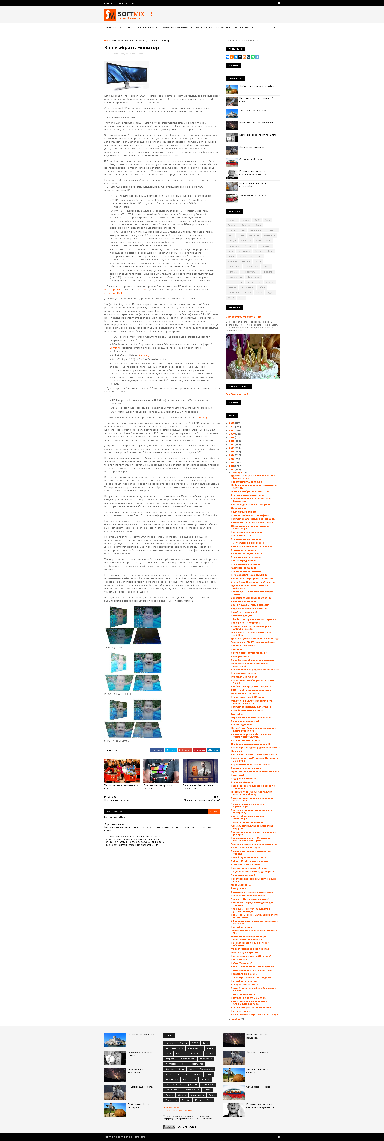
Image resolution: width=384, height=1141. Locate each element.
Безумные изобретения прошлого (257, 134)
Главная (108, 3)
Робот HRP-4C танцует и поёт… (249, 861)
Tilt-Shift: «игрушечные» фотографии (253, 619)
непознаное (251, 266)
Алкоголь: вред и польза (245, 864)
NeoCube (236, 649)
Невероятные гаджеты (244, 984)
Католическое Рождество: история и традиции (253, 787)
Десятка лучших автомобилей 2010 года (255, 638)
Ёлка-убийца (238, 888)
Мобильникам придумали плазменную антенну (254, 486)
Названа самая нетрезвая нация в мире (254, 1014)
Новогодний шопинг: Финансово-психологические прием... (251, 839)
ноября (236, 1019)
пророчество (235, 277)
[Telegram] (257, 57)
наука (258, 261)
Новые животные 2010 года (247, 697)
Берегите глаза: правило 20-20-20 (251, 598)
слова (207, 1090)
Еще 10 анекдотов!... (238, 394)
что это (186, 1100)
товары (142, 40)
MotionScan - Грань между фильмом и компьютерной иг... (253, 729)
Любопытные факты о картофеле (257, 86)
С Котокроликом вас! (243, 511)
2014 (232, 455)
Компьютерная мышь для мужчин (251, 706)
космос (259, 251)
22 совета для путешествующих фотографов (250, 527)
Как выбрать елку (241, 927)
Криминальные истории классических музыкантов (253, 173)
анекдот (232, 225)
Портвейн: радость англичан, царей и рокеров (253, 833)
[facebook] (279, 3)
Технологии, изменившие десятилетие (254, 844)
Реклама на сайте (171, 1107)
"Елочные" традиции (243, 568)
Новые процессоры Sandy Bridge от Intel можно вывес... (255, 916)
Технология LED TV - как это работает (253, 642)
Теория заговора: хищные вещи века (121, 787)
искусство (265, 246)
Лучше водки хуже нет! (245, 721)
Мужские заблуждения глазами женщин (255, 771)
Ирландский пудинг (243, 782)
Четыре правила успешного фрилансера (247, 805)
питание (232, 272)
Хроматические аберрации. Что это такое (252, 681)
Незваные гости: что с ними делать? (252, 522)
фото (259, 292)
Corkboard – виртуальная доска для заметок (252, 904)
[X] (240, 57)
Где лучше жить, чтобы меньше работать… (250, 587)
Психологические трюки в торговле (157, 787)
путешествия (235, 282)
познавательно (250, 272)
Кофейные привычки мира (247, 710)
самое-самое (254, 282)
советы (232, 287)
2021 (232, 430)
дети (230, 235)
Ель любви (237, 714)
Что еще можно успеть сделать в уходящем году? (251, 910)
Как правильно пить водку (246, 532)
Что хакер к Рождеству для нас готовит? (255, 747)
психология (253, 277)
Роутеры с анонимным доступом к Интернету (251, 811)
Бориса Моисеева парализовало (250, 764)
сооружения (247, 287)
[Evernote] (253, 57)
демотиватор (257, 230)
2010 (232, 469)
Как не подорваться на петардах (250, 504)
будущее (246, 225)
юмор (231, 298)
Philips (145, 289)
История (232, 220)
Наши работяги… (241, 656)
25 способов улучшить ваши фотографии (248, 817)
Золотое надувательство (246, 768)
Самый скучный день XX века (248, 857)
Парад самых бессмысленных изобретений (199, 787)
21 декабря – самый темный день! (251, 977)
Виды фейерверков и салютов (249, 608)
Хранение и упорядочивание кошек (252, 892)
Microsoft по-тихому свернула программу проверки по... (249, 938)
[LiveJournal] (248, 57)
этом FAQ (201, 417)
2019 (232, 437)
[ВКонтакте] (227, 57)
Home (107, 40)
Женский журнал (148, 28)
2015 (232, 451)
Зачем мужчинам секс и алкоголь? (251, 970)
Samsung (115, 347)
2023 (232, 423)
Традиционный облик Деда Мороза (252, 871)
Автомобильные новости (252, 195)
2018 (232, 441)
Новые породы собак (243, 560)
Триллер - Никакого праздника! (250, 899)
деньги (273, 230)
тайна (262, 287)
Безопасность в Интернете (247, 847)
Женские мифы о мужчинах (247, 495)
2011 (231, 466)
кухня (231, 256)
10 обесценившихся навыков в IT (250, 744)
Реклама (119, 3)
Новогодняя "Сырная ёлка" (247, 481)
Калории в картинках (243, 601)
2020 (232, 433)
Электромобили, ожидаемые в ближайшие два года (249, 1002)
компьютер (117, 40)
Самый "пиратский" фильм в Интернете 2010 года (254, 759)
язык (241, 298)
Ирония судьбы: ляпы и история (250, 605)
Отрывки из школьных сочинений (251, 717)
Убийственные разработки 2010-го (252, 578)
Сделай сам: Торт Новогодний (249, 652)
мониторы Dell (113, 293)
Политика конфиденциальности (178, 1111)
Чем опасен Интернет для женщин (252, 546)
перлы (266, 266)
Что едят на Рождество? (245, 740)
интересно (234, 246)
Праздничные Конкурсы (245, 564)
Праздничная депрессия (246, 557)
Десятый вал (238, 508)
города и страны (236, 230)
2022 (232, 426)
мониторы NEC (113, 289)
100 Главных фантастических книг (251, 1007)
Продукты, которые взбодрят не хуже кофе (253, 880)
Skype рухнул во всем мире (247, 822)
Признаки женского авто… (247, 539)
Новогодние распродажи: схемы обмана (255, 669)
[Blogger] (244, 57)
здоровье (246, 240)
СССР (257, 220)
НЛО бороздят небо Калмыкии (249, 575)
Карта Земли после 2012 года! (248, 997)
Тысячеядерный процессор (247, 542)
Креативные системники (246, 571)
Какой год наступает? (244, 612)
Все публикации (244, 28)
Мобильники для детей (245, 693)
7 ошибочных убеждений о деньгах (252, 660)
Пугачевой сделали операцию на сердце (251, 852)
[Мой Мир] (236, 57)
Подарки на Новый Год (244, 778)
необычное (234, 266)
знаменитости (263, 240)
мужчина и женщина (239, 261)
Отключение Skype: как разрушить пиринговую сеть (252, 702)
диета (241, 235)
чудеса (270, 292)
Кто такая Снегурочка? (244, 676)
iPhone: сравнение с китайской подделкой (249, 664)
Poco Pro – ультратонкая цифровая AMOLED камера (251, 627)
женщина (254, 235)
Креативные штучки (243, 645)
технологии (131, 40)
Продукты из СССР (242, 535)
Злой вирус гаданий (243, 875)
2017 (232, 444)
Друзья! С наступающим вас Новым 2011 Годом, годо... (254, 477)
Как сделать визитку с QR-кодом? (251, 956)
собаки (270, 282)
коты (270, 251)
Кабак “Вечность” (241, 963)
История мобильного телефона (250, 515)
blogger (214, 812)
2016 (232, 448)
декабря (237, 472)
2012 (232, 462)
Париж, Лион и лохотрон (245, 622)
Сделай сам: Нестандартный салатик (253, 582)
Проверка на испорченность (248, 895)
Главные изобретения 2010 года (250, 491)
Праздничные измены (244, 974)
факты (247, 292)
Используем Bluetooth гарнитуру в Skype (252, 593)
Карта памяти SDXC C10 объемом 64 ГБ (254, 754)
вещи (258, 225)
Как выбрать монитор (244, 981)
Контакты (130, 3)
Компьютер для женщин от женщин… (253, 518)
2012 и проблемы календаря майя (251, 690)
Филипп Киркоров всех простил (250, 949)
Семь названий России (251, 159)
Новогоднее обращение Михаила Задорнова (251, 499)
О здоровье (223, 28)
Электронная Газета (243, 994)
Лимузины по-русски (243, 550)
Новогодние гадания (243, 673)
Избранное (126, 28)
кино (230, 251)
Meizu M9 (236, 751)
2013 (232, 458)
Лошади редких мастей (252, 147)
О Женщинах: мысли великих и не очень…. (251, 633)
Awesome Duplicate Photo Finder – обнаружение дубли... (251, 735)
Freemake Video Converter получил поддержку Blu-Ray (251, 793)
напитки (196, 1074)
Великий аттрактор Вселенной (256, 122)
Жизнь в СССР (204, 28)
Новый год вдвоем (242, 724)
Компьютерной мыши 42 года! (249, 868)
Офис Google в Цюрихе (245, 952)
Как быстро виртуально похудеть (251, 686)
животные (269, 235)
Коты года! (237, 775)
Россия (245, 220)
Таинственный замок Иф (252, 110)
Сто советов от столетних (243, 316)
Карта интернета (241, 1011)
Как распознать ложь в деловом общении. (250, 944)
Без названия (239, 959)
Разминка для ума (241, 615)
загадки (232, 240)
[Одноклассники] (232, 57)
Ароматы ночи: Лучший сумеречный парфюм (252, 827)
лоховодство (245, 256)
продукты (268, 272)
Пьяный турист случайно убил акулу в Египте (253, 989)
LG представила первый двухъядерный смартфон (254, 922)
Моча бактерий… (241, 884)
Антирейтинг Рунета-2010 (246, 553)
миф (259, 256)
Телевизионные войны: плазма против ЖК (254, 931)
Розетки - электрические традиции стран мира (252, 799)
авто (267, 220)
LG (139, 289)
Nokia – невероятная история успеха (252, 966)
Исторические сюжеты (177, 28)
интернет (249, 246)
